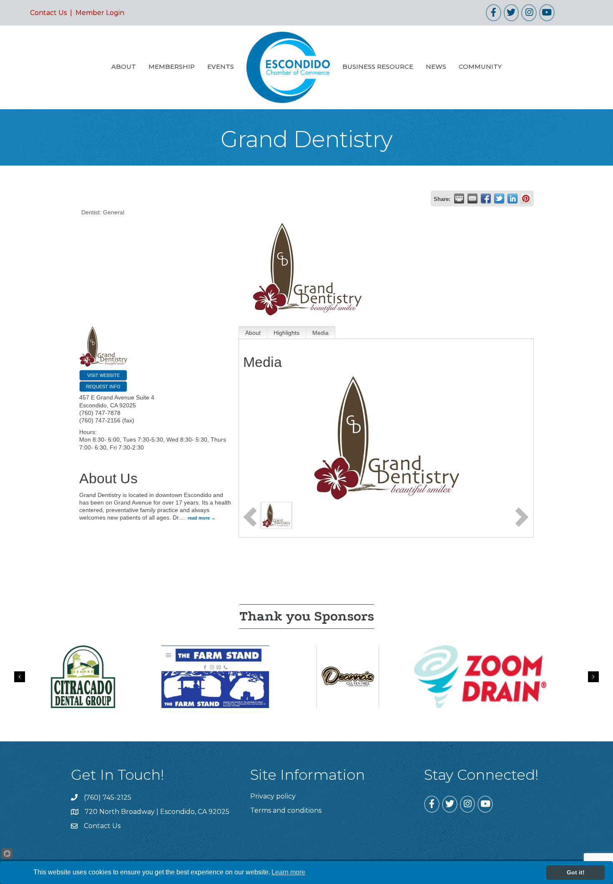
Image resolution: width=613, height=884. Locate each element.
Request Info (103, 386)
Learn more (288, 872)
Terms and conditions (286, 810)
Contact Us (48, 13)
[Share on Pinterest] (526, 198)
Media (320, 332)
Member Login (99, 13)
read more (199, 517)
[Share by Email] (472, 198)
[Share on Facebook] (486, 198)
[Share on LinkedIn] (512, 198)
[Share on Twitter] (499, 198)
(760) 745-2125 (107, 797)
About (253, 332)
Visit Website (103, 375)
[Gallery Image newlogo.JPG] (276, 515)
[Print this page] (459, 198)
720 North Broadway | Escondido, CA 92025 (157, 812)
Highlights (286, 332)
